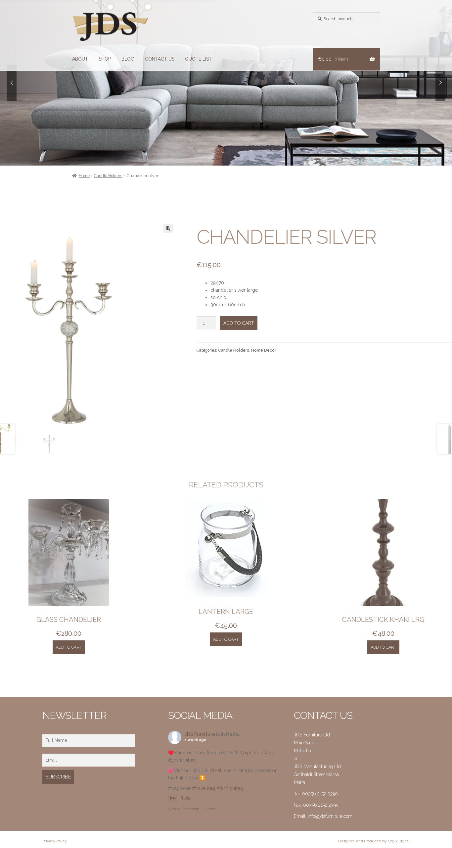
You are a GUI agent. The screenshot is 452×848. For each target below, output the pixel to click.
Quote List (198, 59)
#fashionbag (229, 788)
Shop (105, 59)
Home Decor (263, 350)
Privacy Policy (54, 841)
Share (210, 809)
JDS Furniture (200, 734)
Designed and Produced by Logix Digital (374, 841)
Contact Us (159, 59)
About (80, 59)
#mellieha (220, 770)
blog (127, 59)
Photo (185, 798)
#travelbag (203, 788)
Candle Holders (108, 175)
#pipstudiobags (257, 752)
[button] (168, 228)
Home (84, 175)
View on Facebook (183, 809)
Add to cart (238, 323)
